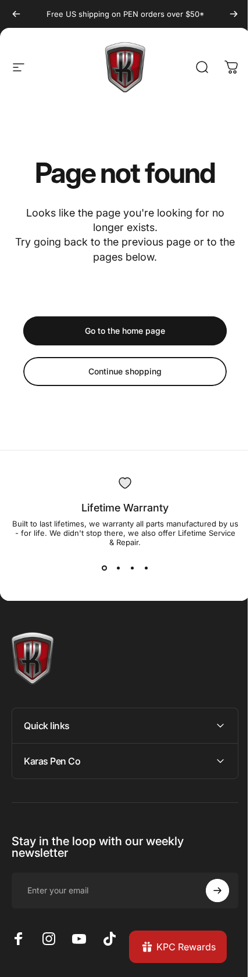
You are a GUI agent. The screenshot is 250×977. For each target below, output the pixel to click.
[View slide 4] (142, 568)
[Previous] (16, 14)
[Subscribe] (208, 890)
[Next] (225, 14)
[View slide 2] (114, 568)
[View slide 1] (100, 568)
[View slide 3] (128, 568)
